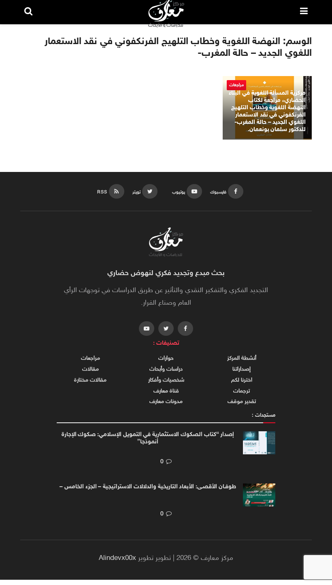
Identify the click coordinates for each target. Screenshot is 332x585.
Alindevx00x (117, 558)
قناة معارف (166, 391)
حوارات (166, 358)
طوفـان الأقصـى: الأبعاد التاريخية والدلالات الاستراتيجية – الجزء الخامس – (148, 486)
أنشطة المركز (241, 358)
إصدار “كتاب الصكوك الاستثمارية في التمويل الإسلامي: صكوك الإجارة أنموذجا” (148, 438)
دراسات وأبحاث (166, 369)
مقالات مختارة (90, 380)
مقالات (90, 369)
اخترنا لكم (241, 380)
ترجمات (241, 391)
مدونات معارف (166, 401)
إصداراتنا (241, 369)
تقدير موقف (242, 401)
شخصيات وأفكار (166, 380)
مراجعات (90, 358)
